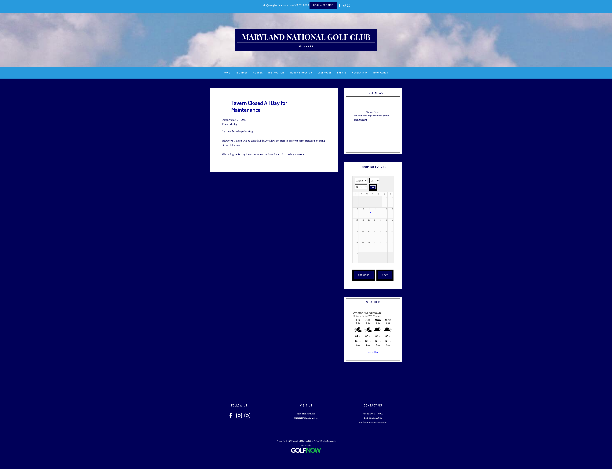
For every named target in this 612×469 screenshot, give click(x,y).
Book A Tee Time (323, 5)
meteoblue (373, 352)
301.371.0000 (301, 5)
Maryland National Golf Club (306, 37)
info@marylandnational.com (278, 5)
